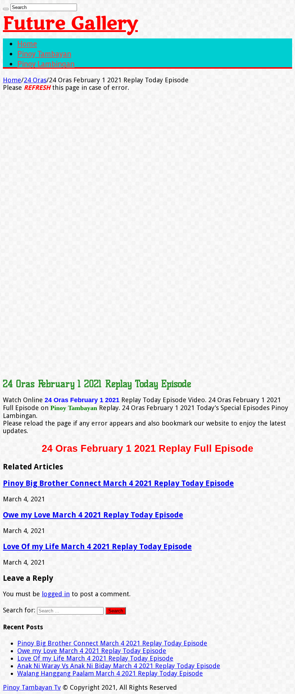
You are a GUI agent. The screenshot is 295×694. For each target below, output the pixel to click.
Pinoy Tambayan (44, 54)
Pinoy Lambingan (45, 64)
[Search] (6, 9)
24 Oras (35, 80)
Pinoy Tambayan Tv (32, 687)
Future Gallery (70, 24)
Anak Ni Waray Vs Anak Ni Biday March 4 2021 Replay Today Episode (118, 666)
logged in (56, 594)
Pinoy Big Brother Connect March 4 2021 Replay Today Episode (118, 483)
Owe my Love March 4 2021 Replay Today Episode (93, 514)
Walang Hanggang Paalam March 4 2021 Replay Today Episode (110, 673)
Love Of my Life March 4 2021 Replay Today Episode (97, 546)
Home (27, 43)
